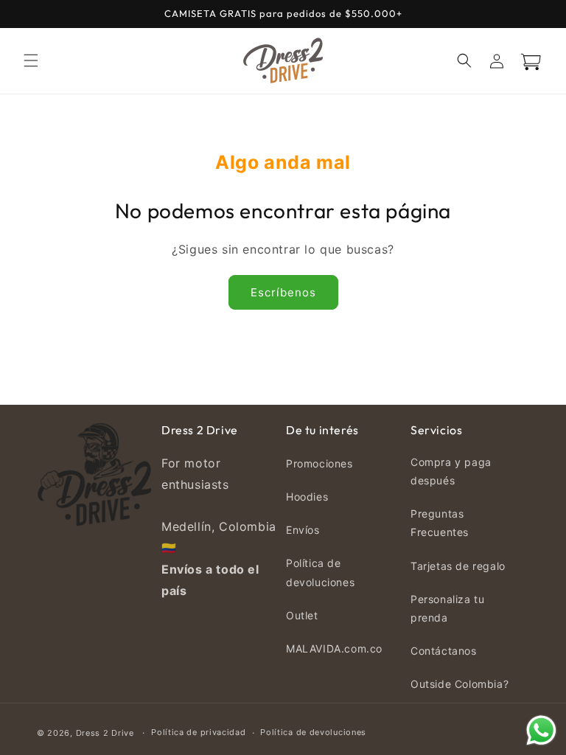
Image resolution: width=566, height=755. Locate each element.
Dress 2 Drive (105, 733)
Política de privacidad (198, 732)
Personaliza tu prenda (447, 608)
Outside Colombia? (459, 684)
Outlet (302, 615)
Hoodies (307, 496)
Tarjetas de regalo (458, 566)
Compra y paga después (451, 471)
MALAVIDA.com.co (334, 648)
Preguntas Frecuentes (439, 522)
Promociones (319, 463)
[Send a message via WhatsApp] (541, 730)
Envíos (303, 529)
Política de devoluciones (320, 572)
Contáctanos (443, 650)
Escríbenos (283, 292)
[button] (31, 60)
